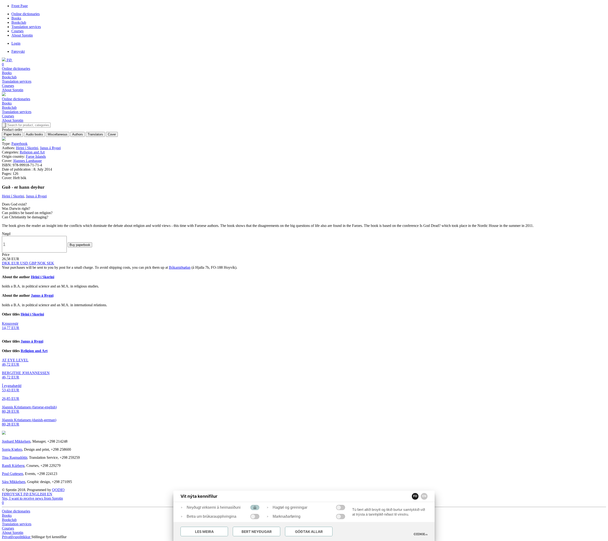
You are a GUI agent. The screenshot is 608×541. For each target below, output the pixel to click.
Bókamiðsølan (179, 267)
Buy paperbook (80, 245)
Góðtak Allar (309, 531)
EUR (15, 263)
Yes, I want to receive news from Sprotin (32, 498)
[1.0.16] (421, 534)
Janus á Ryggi (50, 148)
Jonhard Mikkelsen (16, 441)
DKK (6, 263)
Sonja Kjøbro (12, 449)
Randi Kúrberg (13, 466)
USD (24, 263)
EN (424, 496)
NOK (42, 263)
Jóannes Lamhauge (27, 161)
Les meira (204, 531)
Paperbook (19, 144)
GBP (33, 263)
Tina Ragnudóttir (14, 457)
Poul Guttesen (12, 474)
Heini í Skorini (27, 148)
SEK (50, 263)
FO (415, 496)
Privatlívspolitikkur (16, 537)
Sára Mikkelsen (13, 482)
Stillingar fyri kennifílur (48, 537)
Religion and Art (32, 152)
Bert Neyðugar (257, 531)
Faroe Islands (36, 156)
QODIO (58, 490)
